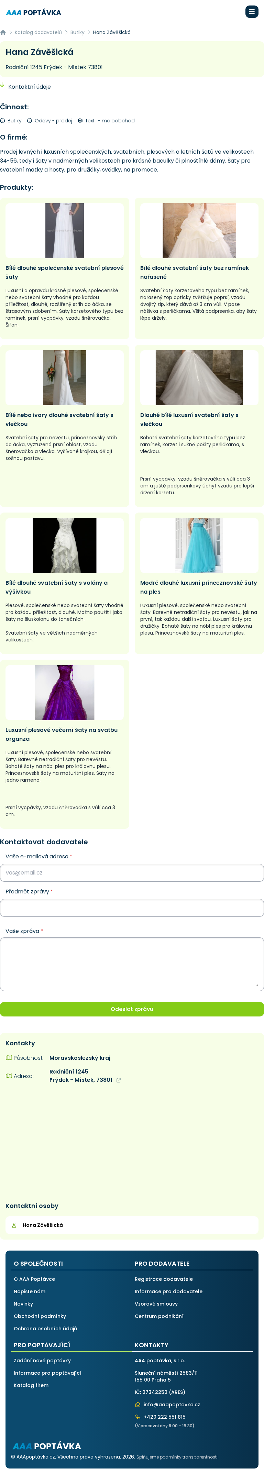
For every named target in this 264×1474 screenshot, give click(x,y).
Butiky (77, 32)
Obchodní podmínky (40, 1316)
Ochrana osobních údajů (45, 1328)
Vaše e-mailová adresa (39, 856)
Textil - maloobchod (109, 120)
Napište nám (29, 1291)
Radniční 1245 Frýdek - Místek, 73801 (82, 1076)
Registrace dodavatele (164, 1279)
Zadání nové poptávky (42, 1360)
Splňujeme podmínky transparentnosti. (177, 1457)
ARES (177, 1392)
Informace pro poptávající (47, 1373)
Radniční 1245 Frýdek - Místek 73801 (54, 67)
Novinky (23, 1303)
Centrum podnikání (159, 1316)
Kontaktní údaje (29, 87)
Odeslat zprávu (132, 1009)
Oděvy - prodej (52, 120)
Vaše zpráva (24, 931)
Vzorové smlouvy (156, 1303)
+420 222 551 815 (164, 1417)
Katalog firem (31, 1385)
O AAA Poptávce (34, 1279)
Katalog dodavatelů (38, 32)
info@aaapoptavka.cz (171, 1404)
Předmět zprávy (29, 891)
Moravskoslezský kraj (80, 1058)
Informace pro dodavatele (168, 1291)
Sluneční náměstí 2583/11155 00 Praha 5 (166, 1376)
